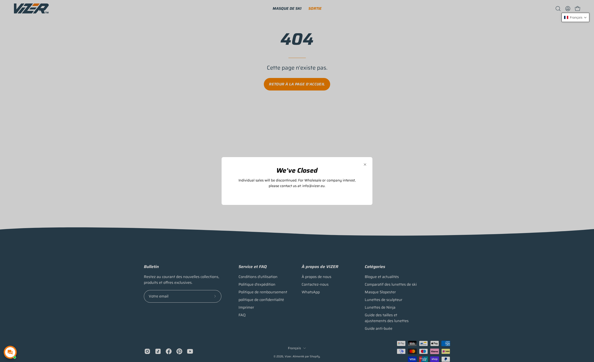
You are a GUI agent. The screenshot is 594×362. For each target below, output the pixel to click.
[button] (575, 17)
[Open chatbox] (10, 352)
